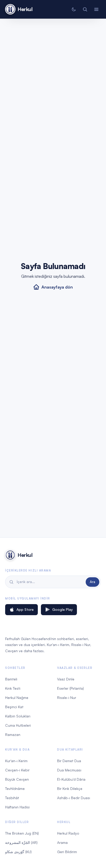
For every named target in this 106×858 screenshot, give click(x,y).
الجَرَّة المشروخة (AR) (21, 842)
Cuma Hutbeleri (18, 725)
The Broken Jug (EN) (22, 833)
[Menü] (96, 9)
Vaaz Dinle (65, 679)
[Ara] (85, 9)
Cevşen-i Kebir (17, 770)
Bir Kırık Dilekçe (69, 788)
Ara (92, 582)
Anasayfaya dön (57, 287)
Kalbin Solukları (17, 716)
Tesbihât (12, 798)
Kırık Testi (12, 688)
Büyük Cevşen (17, 779)
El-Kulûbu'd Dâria (71, 779)
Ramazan (12, 734)
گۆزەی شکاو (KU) (18, 852)
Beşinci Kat (14, 707)
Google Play (62, 609)
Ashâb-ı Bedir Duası (73, 798)
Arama (62, 842)
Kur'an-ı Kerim (16, 761)
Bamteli (11, 679)
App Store (25, 609)
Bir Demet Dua (69, 761)
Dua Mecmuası (69, 770)
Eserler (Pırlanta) (70, 688)
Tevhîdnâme (15, 788)
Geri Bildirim (67, 852)
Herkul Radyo (68, 833)
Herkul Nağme (16, 697)
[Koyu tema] (73, 9)
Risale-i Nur (66, 697)
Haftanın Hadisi (17, 807)
